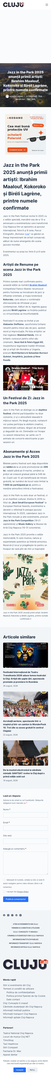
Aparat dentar (10, 1054)
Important (20, 99)
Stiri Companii (10, 1047)
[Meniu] (47, 5)
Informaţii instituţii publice (25, 939)
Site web (7, 835)
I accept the (18, 892)
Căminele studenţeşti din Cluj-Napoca (25, 936)
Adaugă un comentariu (14, 848)
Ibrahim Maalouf (38, 285)
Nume (6, 809)
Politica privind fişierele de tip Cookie (26, 996)
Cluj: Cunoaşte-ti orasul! (25, 932)
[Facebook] (4, 915)
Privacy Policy (23, 892)
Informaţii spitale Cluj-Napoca (25, 947)
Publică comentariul (16, 899)
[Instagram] (12, 915)
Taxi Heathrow (10, 1044)
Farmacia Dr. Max (12, 1051)
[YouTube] (20, 915)
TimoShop (8, 1040)
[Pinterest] (16, 915)
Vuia (27, 234)
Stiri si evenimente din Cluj (25, 924)
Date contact (13, 999)
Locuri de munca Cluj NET (16, 1036)
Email (6, 822)
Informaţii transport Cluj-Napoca (25, 943)
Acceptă (19, 1070)
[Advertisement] (25, 36)
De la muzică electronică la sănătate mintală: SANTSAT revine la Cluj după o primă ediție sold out (24, 773)
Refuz (32, 1070)
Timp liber (30, 99)
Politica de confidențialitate (21, 992)
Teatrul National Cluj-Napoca (18, 1033)
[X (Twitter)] (8, 915)
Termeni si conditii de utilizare (25, 928)
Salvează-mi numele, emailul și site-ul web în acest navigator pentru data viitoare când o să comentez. (23, 883)
